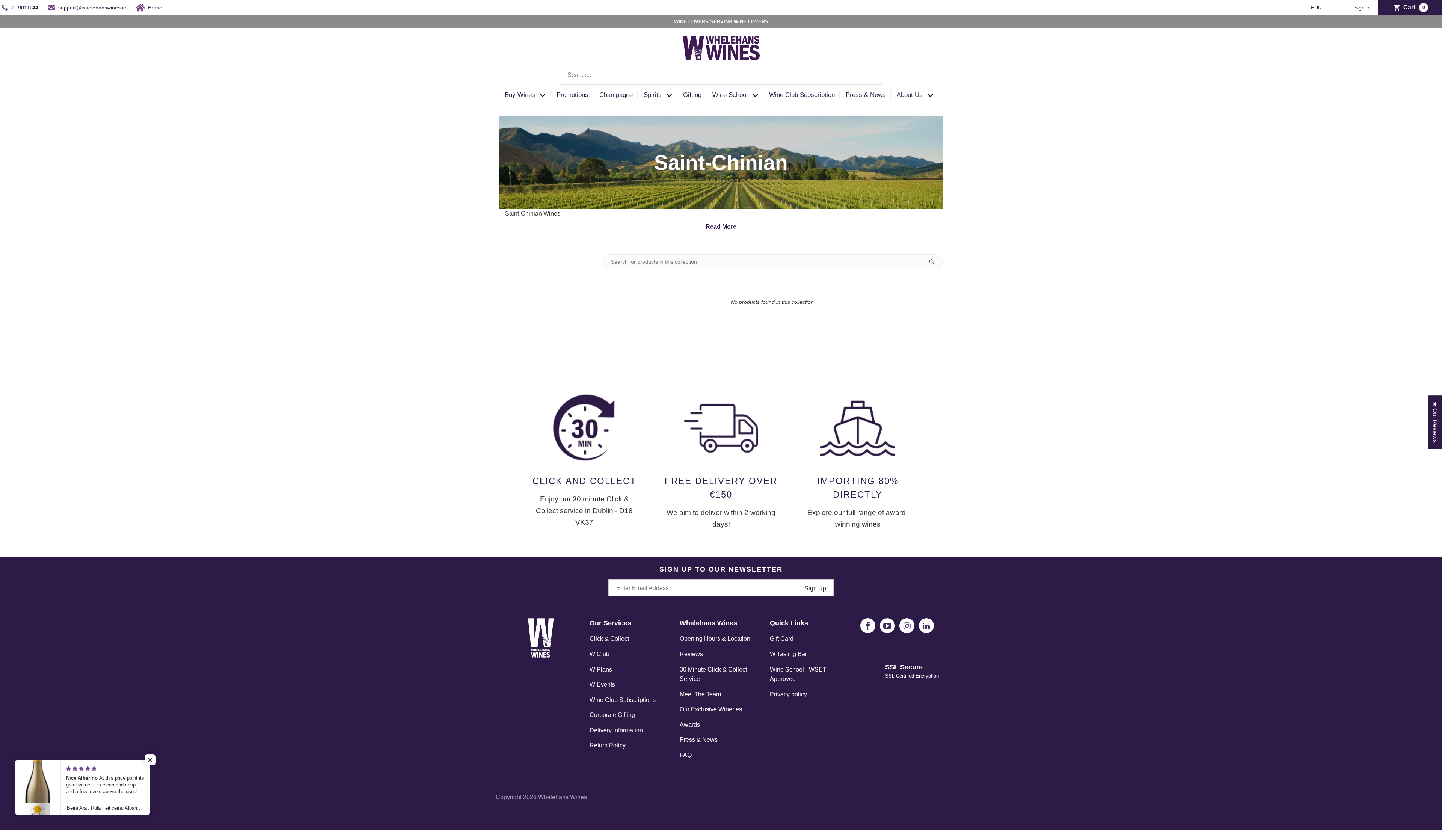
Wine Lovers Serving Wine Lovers (721, 21)
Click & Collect (609, 638)
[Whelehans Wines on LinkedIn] (926, 625)
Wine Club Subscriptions (623, 700)
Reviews (691, 654)
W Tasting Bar (788, 654)
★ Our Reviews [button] (1435, 422)
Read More (721, 226)
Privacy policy (788, 694)
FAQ (686, 755)
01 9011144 (24, 8)
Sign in (1362, 8)
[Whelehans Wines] (721, 48)
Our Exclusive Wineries (711, 709)
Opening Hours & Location (715, 638)
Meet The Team (700, 694)
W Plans (601, 669)
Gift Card (781, 638)
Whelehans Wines (562, 797)
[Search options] (935, 261)
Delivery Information (616, 730)
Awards (690, 724)
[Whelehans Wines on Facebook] (867, 625)
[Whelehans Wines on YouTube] (887, 625)
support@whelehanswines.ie (92, 8)
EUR (1317, 8)
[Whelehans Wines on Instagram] (906, 625)
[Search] (871, 76)
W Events (602, 684)
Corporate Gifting (612, 715)
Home (155, 8)
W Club (599, 654)
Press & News (699, 739)
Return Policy (608, 745)
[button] (527, 95)
